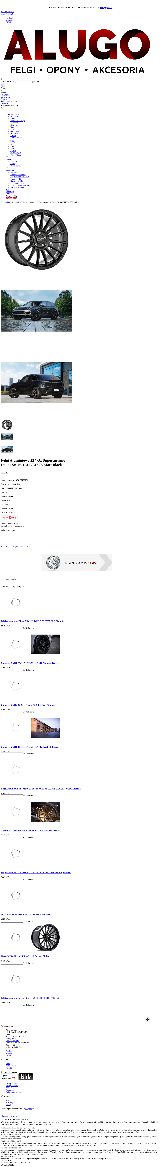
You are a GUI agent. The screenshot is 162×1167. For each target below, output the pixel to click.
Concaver (14, 125)
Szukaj (3, 88)
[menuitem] (79, 133)
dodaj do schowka (8, 530)
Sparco (13, 151)
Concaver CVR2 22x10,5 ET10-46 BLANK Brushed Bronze (30, 830)
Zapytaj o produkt (7, 547)
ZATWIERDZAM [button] (8, 1156)
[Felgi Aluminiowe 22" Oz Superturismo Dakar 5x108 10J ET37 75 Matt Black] (36, 274)
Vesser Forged (15, 153)
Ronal (12, 146)
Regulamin (10, 1090)
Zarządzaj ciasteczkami (10, 1116)
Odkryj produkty (106, 8)
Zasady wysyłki (12, 1084)
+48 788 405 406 (7, 12)
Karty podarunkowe (17, 175)
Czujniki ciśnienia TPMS (19, 177)
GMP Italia (14, 131)
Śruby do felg (15, 179)
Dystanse (13, 172)
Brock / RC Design (17, 121)
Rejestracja (10, 1103)
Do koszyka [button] (30, 628)
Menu (3, 86)
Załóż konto (5, 97)
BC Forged (14, 116)
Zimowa (13, 162)
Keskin (13, 136)
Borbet (13, 119)
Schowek (5, 99)
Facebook (9, 18)
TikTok (8, 22)
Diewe (12, 127)
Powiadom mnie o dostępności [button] (12, 526)
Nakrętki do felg (16, 181)
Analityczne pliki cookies (10, 1141)
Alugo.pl (28, 1109)
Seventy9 (13, 148)
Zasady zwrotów (12, 1086)
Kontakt (9, 1068)
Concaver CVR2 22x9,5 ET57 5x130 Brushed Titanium (28, 705)
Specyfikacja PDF (21, 547)
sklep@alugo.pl (7, 14)
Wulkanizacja (11, 1066)
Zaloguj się (5, 95)
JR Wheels (14, 133)
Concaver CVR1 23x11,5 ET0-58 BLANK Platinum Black (29, 663)
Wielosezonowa (16, 166)
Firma (8, 1064)
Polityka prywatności (13, 1092)
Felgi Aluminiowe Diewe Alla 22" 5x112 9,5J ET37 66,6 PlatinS (32, 621)
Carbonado (14, 123)
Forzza (13, 129)
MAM (12, 140)
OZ (11, 144)
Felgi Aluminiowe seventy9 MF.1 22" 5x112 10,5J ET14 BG (30, 998)
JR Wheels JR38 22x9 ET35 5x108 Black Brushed (25, 914)
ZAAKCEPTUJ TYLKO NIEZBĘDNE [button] (16, 1163)
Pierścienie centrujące (18, 183)
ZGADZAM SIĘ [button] (7, 1165)
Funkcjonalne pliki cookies (11, 1134)
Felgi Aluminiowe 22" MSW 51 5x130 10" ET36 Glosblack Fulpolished (36, 872)
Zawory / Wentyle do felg (20, 185)
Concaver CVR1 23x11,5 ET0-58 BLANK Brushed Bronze (29, 747)
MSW (12, 142)
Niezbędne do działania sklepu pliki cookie (19, 1128)
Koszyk (4, 103)
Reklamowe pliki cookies (10, 1148)
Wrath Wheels (15, 155)
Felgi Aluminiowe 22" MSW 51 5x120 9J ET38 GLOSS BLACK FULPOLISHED (41, 788)
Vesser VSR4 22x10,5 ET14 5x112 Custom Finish (25, 956)
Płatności (9, 1088)
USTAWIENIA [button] (7, 1161)
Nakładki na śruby (17, 187)
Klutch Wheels (16, 138)
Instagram (9, 20)
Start (2, 84)
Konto (3, 93)
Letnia (12, 164)
